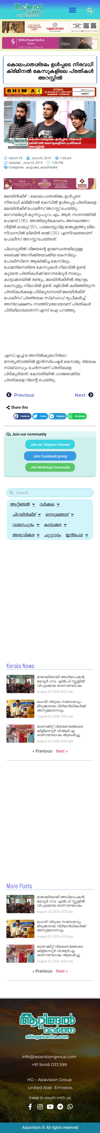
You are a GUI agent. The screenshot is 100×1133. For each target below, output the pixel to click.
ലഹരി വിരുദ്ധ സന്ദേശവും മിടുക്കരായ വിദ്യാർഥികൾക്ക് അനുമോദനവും (61, 706)
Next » (62, 750)
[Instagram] (40, 1107)
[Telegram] (60, 1107)
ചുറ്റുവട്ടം (52, 534)
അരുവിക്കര (23, 534)
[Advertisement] (50, 333)
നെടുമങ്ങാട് (56, 514)
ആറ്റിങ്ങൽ (20, 504)
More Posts (19, 886)
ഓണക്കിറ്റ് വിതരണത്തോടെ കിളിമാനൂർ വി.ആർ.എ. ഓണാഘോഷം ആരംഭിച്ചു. (60, 730)
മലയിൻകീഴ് (48, 167)
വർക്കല (46, 504)
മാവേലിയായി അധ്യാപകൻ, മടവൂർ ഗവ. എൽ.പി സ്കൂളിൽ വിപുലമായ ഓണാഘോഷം (61, 681)
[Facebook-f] (30, 1107)
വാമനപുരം (23, 524)
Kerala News (20, 666)
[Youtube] (50, 1107)
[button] (72, 10)
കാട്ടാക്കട (32, 167)
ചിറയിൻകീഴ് (24, 514)
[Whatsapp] (70, 1107)
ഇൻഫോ (74, 534)
